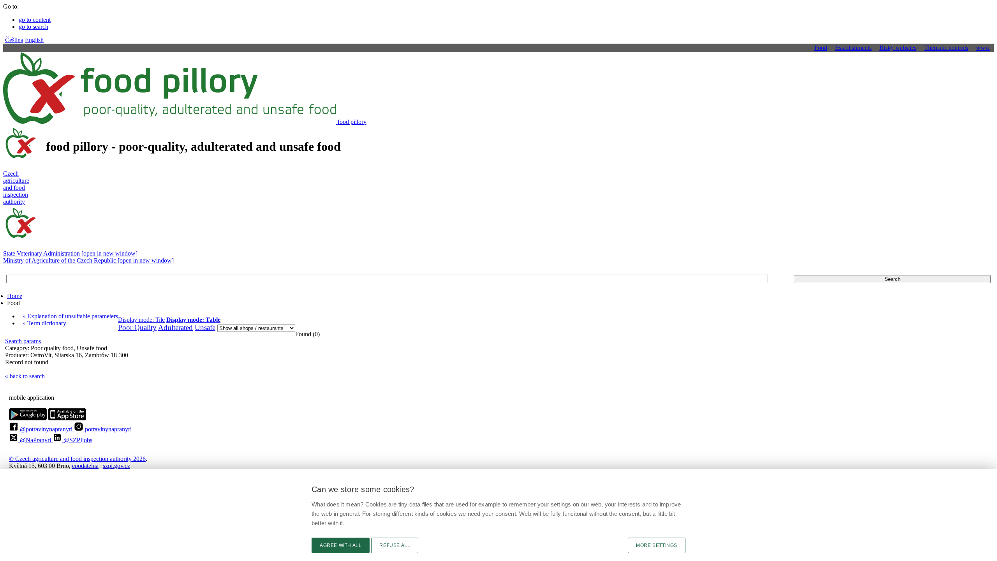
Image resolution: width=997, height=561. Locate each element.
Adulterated (175, 327)
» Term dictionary (44, 323)
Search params (23, 341)
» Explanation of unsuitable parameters (70, 316)
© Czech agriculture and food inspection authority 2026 (77, 458)
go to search (33, 26)
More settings (656, 545)
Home (14, 296)
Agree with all (340, 545)
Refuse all (394, 545)
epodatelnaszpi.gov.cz (101, 465)
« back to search (25, 376)
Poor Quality (137, 327)
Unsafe (205, 327)
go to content (35, 19)
